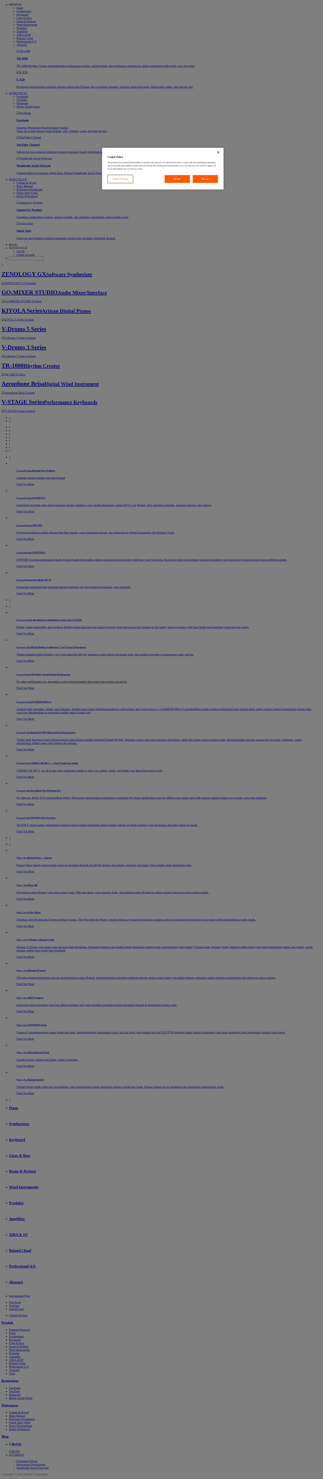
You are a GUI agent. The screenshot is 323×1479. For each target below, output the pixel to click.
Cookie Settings (120, 179)
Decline (177, 179)
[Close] (218, 152)
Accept (205, 179)
